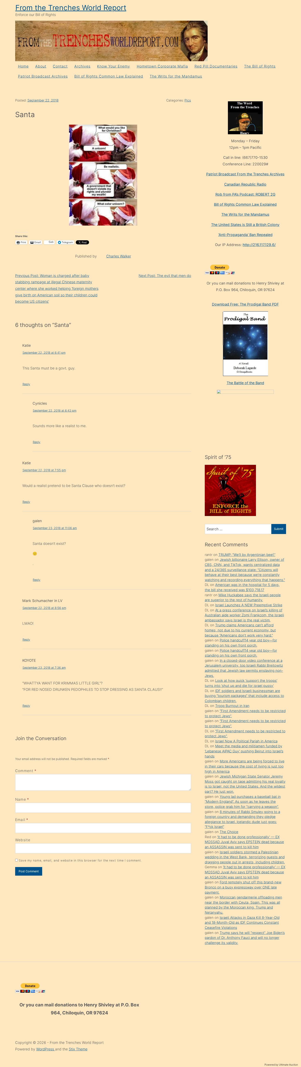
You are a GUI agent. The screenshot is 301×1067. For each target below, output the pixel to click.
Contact (60, 66)
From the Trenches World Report (70, 7)
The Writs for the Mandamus (176, 76)
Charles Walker (118, 256)
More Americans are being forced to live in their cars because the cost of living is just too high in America (244, 766)
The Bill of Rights (260, 66)
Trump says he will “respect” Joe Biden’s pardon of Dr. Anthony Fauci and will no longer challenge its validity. (245, 938)
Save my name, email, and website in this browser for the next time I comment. (80, 860)
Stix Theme (78, 1049)
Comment (26, 771)
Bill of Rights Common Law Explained (108, 76)
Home (23, 66)
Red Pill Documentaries (216, 66)
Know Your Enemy (113, 66)
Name (20, 799)
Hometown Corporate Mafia (162, 66)
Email (20, 819)
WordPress (45, 1049)
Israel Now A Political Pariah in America (246, 741)
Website (22, 840)
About (40, 66)
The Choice (229, 832)
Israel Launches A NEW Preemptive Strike (248, 605)
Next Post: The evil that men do (165, 275)
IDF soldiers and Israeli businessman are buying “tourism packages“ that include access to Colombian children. (244, 696)
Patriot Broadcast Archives (43, 76)
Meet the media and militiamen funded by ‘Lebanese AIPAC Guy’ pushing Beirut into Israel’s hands (244, 751)
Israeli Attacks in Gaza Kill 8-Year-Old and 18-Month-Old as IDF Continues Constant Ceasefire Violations (242, 923)
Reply (26, 384)
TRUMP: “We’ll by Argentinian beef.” (246, 555)
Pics (187, 100)
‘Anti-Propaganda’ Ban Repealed (245, 235)
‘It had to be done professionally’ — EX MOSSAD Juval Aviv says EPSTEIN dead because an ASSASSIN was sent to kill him (244, 842)
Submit (278, 529)
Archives (82, 66)
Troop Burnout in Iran (232, 706)
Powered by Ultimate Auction (281, 1064)
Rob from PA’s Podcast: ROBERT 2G (245, 194)
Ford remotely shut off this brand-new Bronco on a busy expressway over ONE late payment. (243, 887)
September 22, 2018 (43, 100)
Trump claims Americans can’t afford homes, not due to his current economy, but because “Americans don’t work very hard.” (240, 630)
